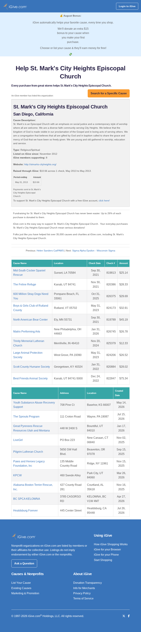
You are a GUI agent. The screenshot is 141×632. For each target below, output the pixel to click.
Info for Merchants (84, 588)
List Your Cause (21, 582)
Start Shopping (103, 560)
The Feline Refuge (24, 284)
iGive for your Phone (106, 554)
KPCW (17, 475)
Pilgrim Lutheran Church (28, 451)
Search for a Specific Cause (109, 93)
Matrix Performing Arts (26, 331)
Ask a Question (24, 563)
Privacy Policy (82, 593)
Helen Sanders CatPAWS (50, 250)
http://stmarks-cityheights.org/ (40, 164)
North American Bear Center (30, 319)
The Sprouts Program (26, 416)
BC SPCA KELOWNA (26, 498)
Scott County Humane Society (31, 366)
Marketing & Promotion (25, 593)
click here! (104, 200)
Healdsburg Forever (25, 510)
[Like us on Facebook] (129, 616)
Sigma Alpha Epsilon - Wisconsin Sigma (93, 250)
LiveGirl (18, 440)
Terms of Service (83, 598)
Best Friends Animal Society (30, 378)
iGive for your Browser (107, 549)
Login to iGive (127, 6)
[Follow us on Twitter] (123, 616)
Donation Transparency (87, 582)
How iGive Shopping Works (111, 544)
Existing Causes (21, 588)
